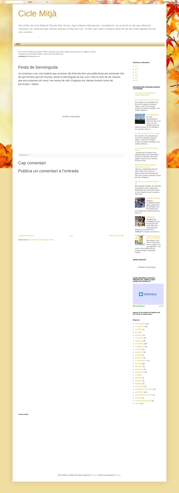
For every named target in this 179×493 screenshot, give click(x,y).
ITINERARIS (139, 372)
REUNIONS (139, 386)
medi (137, 375)
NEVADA (138, 381)
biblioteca (138, 335)
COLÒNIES (139, 344)
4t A (136, 75)
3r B (136, 69)
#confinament (140, 324)
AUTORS (138, 329)
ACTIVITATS (139, 327)
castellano (139, 341)
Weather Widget (148, 294)
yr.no (161, 306)
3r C (136, 72)
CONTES (138, 349)
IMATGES (138, 366)
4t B (136, 78)
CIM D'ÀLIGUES (152, 115)
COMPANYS (139, 347)
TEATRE (138, 398)
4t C (136, 80)
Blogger (118, 475)
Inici (71, 236)
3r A (136, 66)
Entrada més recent (26, 236)
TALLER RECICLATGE (143, 395)
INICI (18, 44)
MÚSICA (138, 378)
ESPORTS (139, 358)
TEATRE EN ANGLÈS (143, 401)
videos (137, 404)
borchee (94, 475)
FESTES (138, 364)
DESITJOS (139, 352)
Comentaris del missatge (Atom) (42, 240)
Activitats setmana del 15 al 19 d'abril (153, 237)
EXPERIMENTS (141, 361)
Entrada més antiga (116, 236)
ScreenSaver (139, 306)
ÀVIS (137, 332)
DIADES (138, 355)
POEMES (138, 384)
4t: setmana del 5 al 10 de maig (147, 100)
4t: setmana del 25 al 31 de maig (147, 133)
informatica (139, 369)
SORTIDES (139, 392)
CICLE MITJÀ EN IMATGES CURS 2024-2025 (145, 94)
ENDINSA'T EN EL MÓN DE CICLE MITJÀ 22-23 (145, 166)
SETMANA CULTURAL (143, 389)
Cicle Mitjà (37, 13)
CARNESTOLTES (153, 198)
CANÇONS (139, 338)
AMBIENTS (150, 217)
